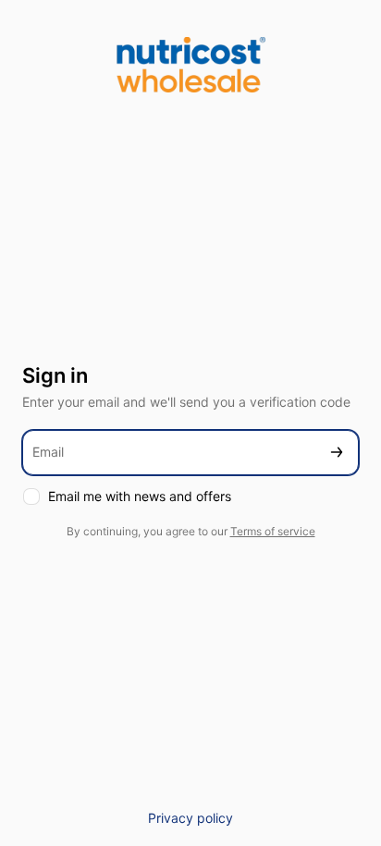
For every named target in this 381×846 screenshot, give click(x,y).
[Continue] (336, 452)
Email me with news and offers (139, 496)
